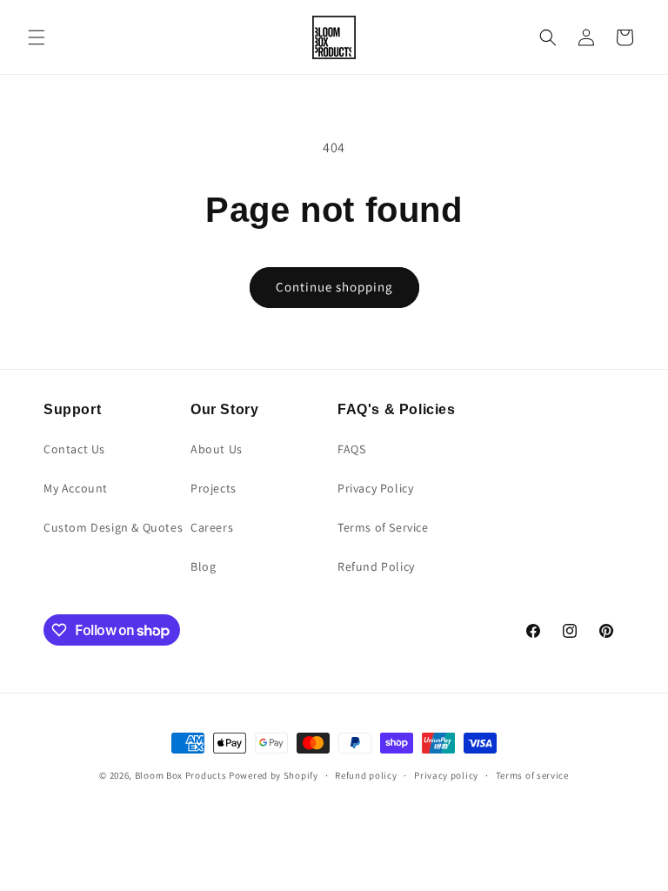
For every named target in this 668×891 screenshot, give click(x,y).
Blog (203, 566)
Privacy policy (446, 775)
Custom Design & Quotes (113, 527)
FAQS (351, 449)
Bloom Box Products (181, 775)
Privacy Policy (375, 488)
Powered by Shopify (273, 775)
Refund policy (366, 775)
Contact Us (74, 449)
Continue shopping (334, 286)
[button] (36, 37)
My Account (75, 488)
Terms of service (532, 775)
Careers (211, 527)
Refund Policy (376, 566)
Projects (213, 488)
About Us (216, 449)
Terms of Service (383, 527)
